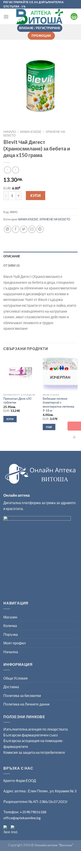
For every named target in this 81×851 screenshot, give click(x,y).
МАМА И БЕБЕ (30, 132)
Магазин (10, 617)
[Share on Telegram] (40, 229)
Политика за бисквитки (22, 695)
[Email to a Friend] (32, 229)
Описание (11, 256)
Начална (10, 652)
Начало (9, 132)
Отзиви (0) (11, 265)
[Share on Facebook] (15, 229)
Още (49, 426)
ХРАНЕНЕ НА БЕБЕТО (54, 219)
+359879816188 (33, 812)
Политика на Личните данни (26, 704)
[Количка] (74, 16)
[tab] (40, 256)
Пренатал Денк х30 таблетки (17, 400)
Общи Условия (15, 678)
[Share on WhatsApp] (7, 229)
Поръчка (10, 634)
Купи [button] (10, 418)
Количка (10, 625)
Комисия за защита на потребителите (34, 752)
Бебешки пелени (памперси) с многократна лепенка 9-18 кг (58, 404)
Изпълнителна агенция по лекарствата (35, 729)
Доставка (11, 687)
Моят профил (14, 643)
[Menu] (6, 16)
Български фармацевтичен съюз (30, 735)
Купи (35, 195)
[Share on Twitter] (23, 229)
